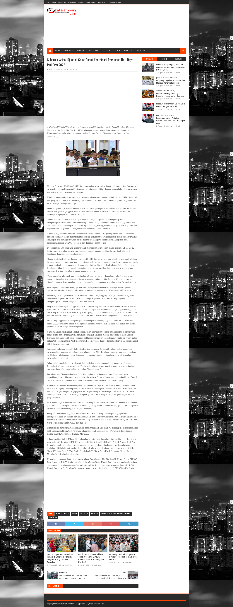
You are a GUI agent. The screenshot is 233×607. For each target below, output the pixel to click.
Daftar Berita (62, 2)
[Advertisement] (137, 26)
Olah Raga (128, 50)
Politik (117, 50)
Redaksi (54, 2)
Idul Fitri (84, 514)
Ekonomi (107, 50)
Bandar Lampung (62, 514)
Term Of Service (90, 2)
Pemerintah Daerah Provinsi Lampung (115, 514)
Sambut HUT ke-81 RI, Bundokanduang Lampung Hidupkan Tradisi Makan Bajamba (170, 93)
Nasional (80, 50)
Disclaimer (81, 2)
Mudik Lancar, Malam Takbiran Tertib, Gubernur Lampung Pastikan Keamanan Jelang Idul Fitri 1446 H (91, 558)
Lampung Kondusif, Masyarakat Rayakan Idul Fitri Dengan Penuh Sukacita (123, 557)
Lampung (67, 50)
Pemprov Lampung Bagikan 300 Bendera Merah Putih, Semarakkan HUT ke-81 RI (170, 67)
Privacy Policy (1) (102, 2)
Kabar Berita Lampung (70, 604)
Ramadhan (53, 517)
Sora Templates (95, 604)
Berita (57, 50)
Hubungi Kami (72, 2)
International (93, 50)
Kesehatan (141, 50)
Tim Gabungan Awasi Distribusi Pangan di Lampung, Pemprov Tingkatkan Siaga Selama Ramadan (60, 558)
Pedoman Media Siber (115, 2)
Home (48, 2)
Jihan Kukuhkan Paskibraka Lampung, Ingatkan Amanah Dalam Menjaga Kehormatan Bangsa (170, 80)
